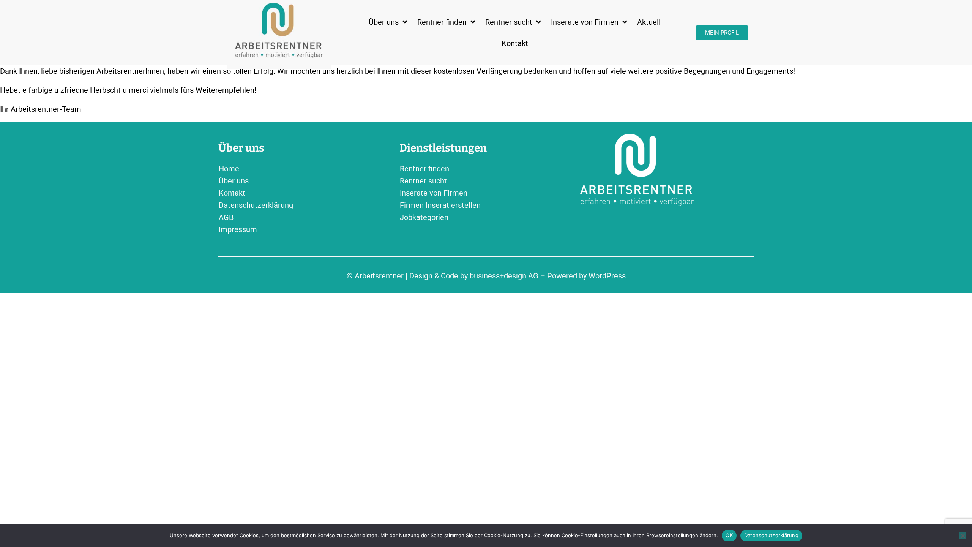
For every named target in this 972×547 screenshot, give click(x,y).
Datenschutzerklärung (771, 535)
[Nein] (962, 535)
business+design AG (504, 275)
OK (729, 535)
